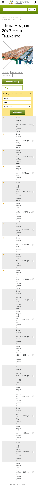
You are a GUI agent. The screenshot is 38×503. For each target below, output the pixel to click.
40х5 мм (5, 72)
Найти (32, 9)
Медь (10, 17)
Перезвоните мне (12, 88)
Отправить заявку (12, 82)
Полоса (17, 17)
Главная (4, 17)
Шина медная (7, 75)
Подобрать (17, 112)
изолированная (16, 72)
